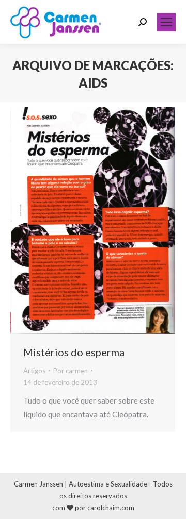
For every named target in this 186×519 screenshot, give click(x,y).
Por (70, 370)
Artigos (34, 370)
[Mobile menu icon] (166, 22)
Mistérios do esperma (74, 352)
